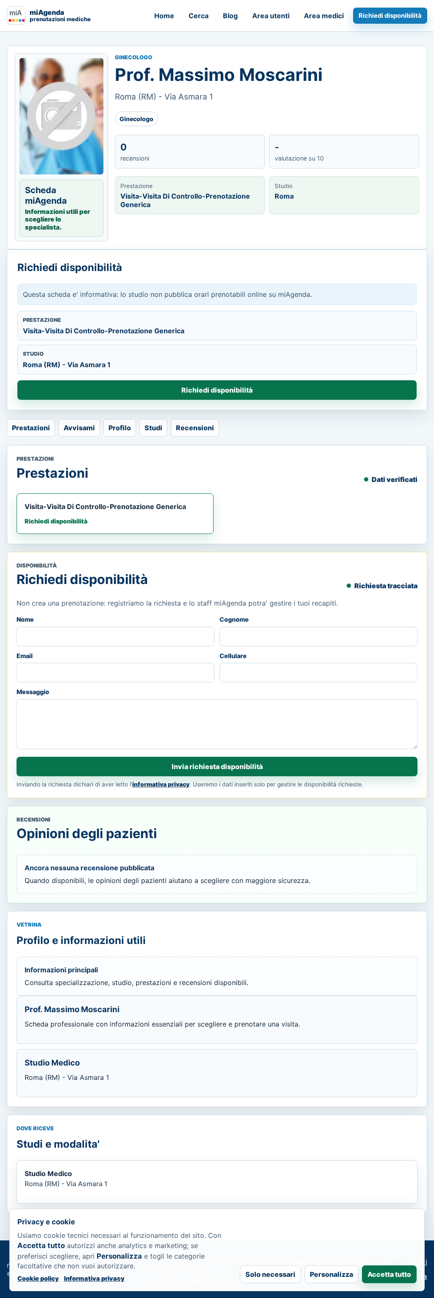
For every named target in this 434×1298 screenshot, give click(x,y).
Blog (230, 15)
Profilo (119, 427)
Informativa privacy (94, 1278)
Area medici (324, 15)
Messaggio (33, 691)
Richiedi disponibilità (390, 15)
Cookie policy (38, 1278)
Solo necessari (270, 1274)
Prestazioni (31, 427)
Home (164, 15)
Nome (25, 619)
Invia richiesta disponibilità (217, 766)
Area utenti (270, 15)
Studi (153, 427)
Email (25, 655)
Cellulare (233, 655)
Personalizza (331, 1274)
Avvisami (79, 427)
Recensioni (195, 427)
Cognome (234, 619)
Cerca (199, 15)
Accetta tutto (389, 1274)
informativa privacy (160, 784)
